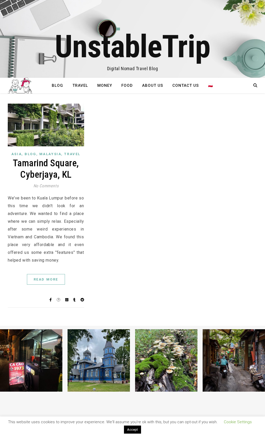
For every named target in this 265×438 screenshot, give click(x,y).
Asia (16, 154)
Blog (57, 85)
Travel (80, 85)
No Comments (46, 185)
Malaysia (50, 154)
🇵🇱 (210, 85)
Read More (46, 279)
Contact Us (185, 85)
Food (127, 85)
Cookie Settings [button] (238, 422)
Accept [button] (132, 430)
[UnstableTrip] (132, 39)
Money (104, 85)
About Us (152, 85)
